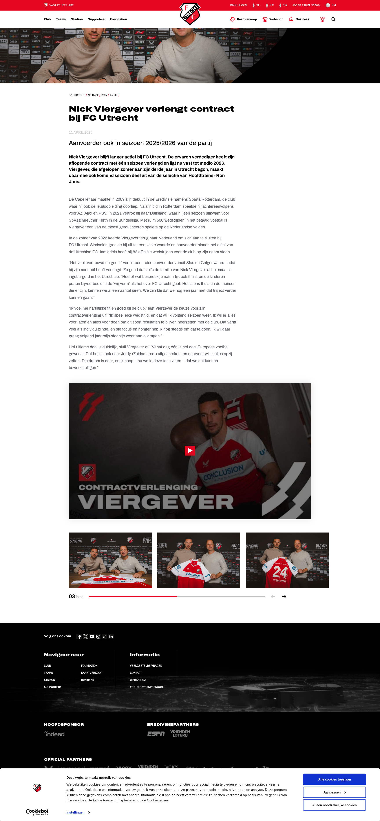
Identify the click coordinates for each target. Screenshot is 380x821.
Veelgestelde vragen (146, 666)
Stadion (49, 680)
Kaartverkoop (91, 673)
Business (87, 680)
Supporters (53, 687)
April (113, 95)
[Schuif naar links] (273, 596)
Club (47, 666)
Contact (136, 673)
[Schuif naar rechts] (284, 596)
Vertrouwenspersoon (146, 687)
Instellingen (75, 812)
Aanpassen (332, 792)
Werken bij (138, 680)
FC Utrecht (77, 95)
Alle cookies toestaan (334, 779)
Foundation (89, 666)
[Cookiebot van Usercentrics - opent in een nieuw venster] (37, 812)
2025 (104, 95)
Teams (48, 673)
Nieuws (93, 95)
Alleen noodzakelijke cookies (334, 805)
